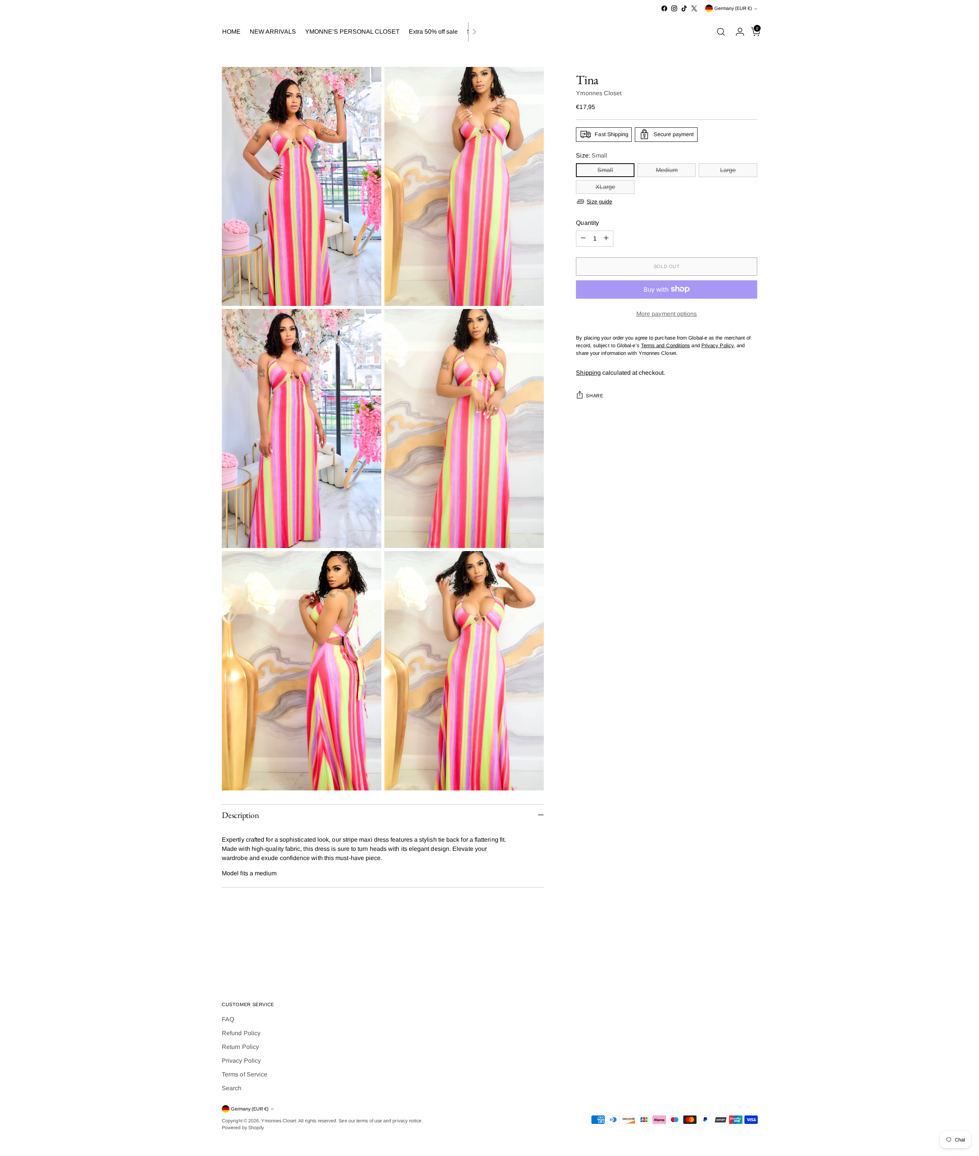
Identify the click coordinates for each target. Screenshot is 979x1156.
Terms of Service (244, 1074)
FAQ (228, 1019)
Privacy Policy (241, 1060)
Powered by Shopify (243, 1127)
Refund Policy (241, 1033)
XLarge (605, 186)
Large (728, 169)
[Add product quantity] (606, 238)
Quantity (587, 222)
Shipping (588, 372)
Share (594, 395)
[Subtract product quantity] (583, 238)
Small (605, 169)
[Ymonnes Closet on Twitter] (694, 8)
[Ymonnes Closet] (489, 32)
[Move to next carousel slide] (750, 954)
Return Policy (240, 1047)
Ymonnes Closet (598, 92)
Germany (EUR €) (733, 8)
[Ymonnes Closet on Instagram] (674, 8)
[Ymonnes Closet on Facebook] (664, 8)
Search (231, 1088)
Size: (591, 155)
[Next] (474, 32)
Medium (667, 169)
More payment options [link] (666, 313)
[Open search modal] (721, 31)
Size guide (599, 201)
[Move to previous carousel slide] (733, 954)
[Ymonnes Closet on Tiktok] (684, 8)
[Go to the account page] (737, 31)
